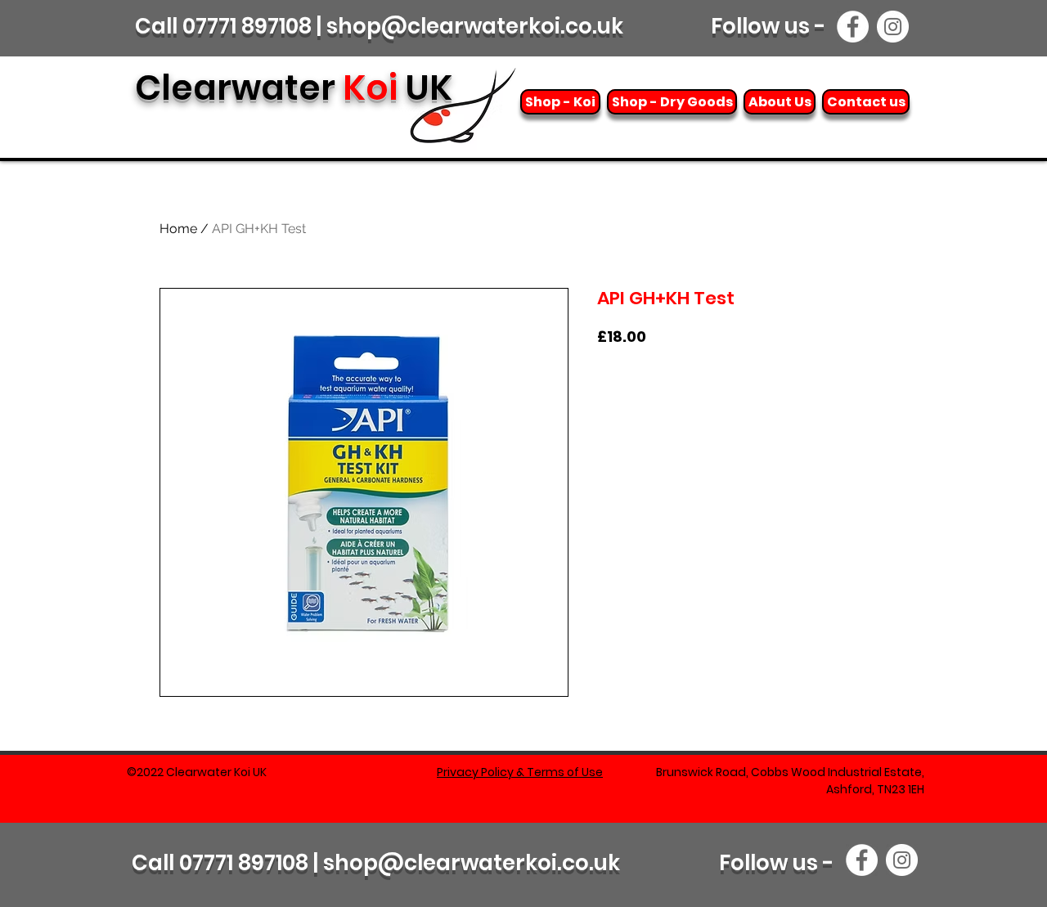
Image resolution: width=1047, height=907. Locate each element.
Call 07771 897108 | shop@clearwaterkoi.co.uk (379, 26)
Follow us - (771, 26)
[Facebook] (853, 27)
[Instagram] (893, 27)
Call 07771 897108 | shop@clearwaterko (341, 863)
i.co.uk (585, 863)
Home (178, 228)
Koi (293, 88)
